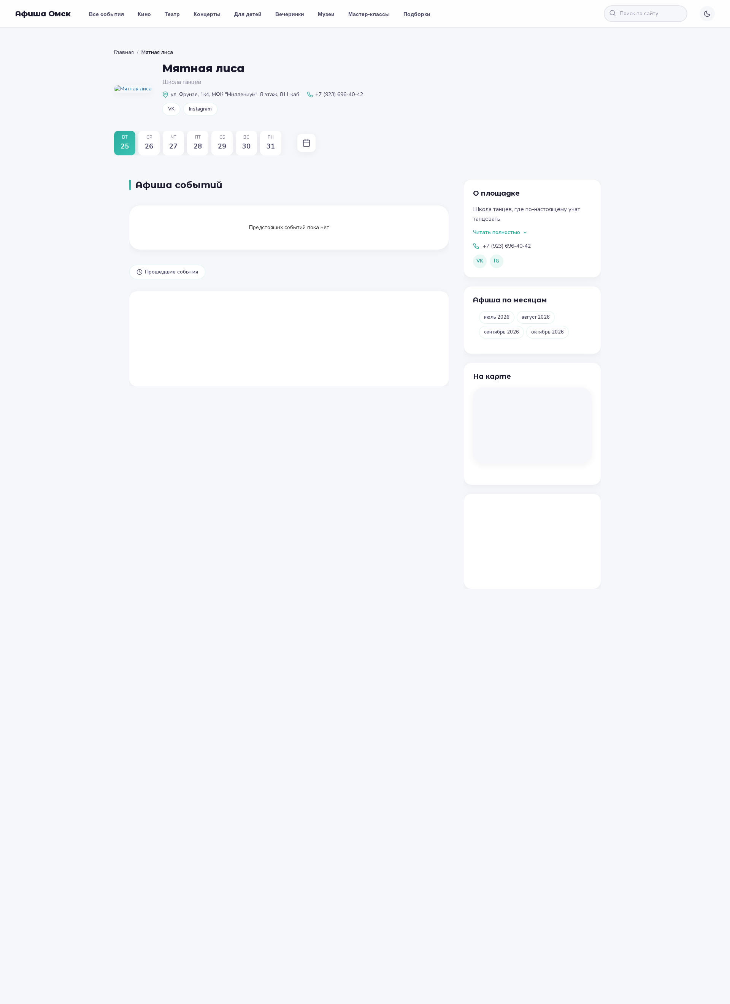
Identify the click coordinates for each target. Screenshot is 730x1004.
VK (171, 109)
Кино (144, 13)
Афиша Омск (43, 13)
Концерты (207, 13)
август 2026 (536, 317)
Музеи (326, 13)
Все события (106, 13)
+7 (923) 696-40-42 (507, 246)
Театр (172, 13)
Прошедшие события (171, 271)
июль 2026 (496, 317)
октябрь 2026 (547, 332)
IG (496, 261)
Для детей (248, 13)
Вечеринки (289, 13)
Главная (124, 52)
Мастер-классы (369, 13)
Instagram (200, 109)
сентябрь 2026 (501, 332)
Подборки (416, 13)
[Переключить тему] (707, 13)
